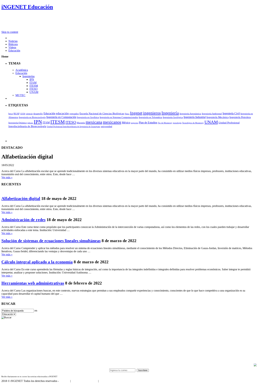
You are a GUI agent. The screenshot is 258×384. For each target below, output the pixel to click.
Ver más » (6, 177)
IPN (31, 79)
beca (10, 113)
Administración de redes (23, 219)
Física (127, 114)
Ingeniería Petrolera (240, 117)
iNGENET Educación (27, 7)
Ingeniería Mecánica (217, 117)
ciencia (29, 113)
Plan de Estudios (148, 122)
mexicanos (112, 122)
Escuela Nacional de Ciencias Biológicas (102, 113)
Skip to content (9, 31)
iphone (30, 123)
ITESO (33, 88)
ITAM (33, 82)
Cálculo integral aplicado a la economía (37, 262)
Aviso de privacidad (110, 380)
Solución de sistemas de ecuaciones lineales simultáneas (51, 240)
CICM (22, 114)
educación (62, 113)
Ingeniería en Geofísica (88, 117)
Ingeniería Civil (231, 113)
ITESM (33, 85)
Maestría (81, 122)
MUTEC (20, 95)
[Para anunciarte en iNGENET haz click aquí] (255, 365)
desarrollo (38, 113)
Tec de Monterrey (165, 123)
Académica (21, 69)
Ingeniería (170, 113)
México (126, 122)
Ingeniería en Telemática (150, 117)
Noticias (13, 41)
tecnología (177, 123)
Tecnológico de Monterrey (193, 123)
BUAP (16, 113)
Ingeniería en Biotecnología (32, 117)
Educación (14, 50)
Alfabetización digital (20, 198)
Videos (12, 47)
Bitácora (13, 44)
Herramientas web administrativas (32, 283)
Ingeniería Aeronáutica (190, 113)
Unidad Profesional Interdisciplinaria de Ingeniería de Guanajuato (73, 127)
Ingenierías (28, 76)
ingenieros (152, 113)
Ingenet (136, 113)
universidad (106, 126)
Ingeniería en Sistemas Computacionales (119, 117)
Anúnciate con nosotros (84, 380)
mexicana (94, 122)
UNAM (33, 92)
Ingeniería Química (17, 122)
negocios (134, 123)
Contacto (64, 380)
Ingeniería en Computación (61, 117)
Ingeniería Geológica (173, 117)
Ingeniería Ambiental (212, 113)
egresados (74, 113)
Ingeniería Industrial (195, 117)
